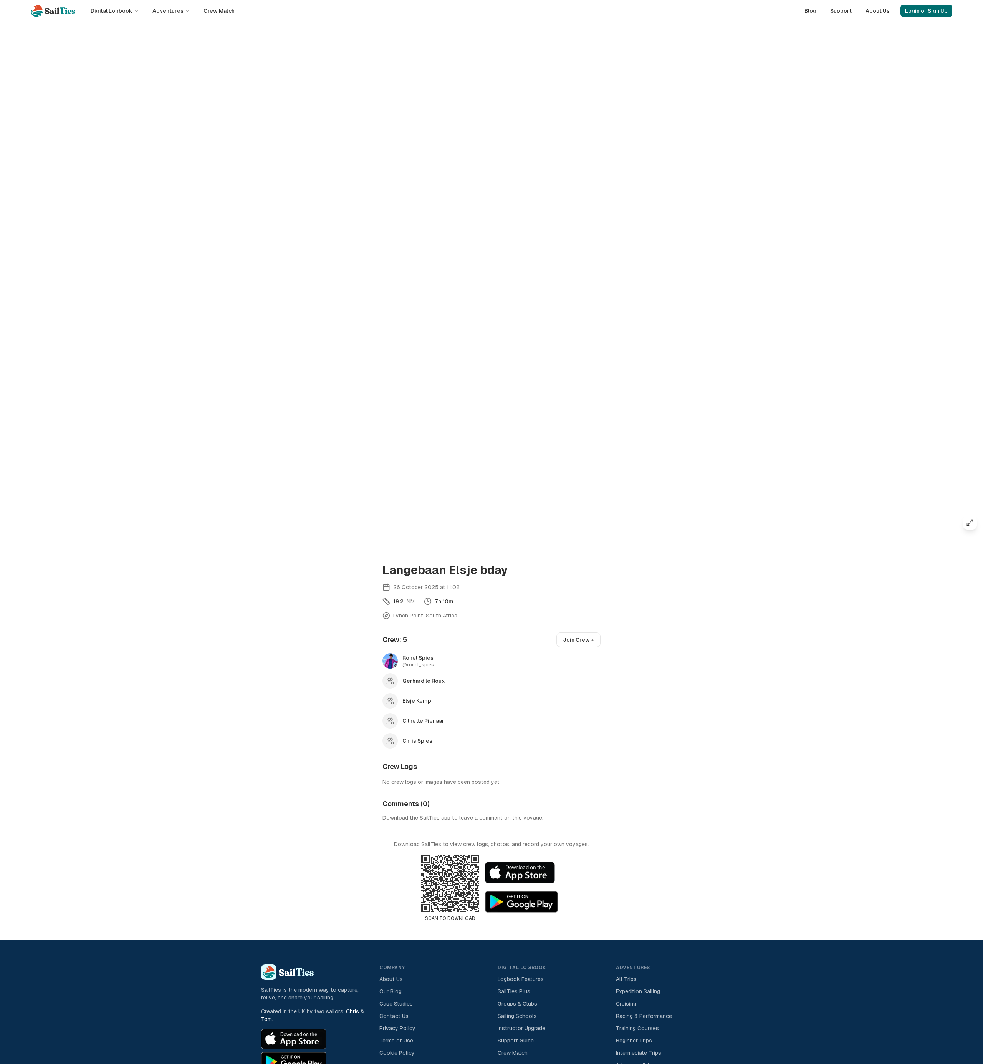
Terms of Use (396, 1040)
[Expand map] (970, 523)
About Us (878, 11)
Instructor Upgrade (521, 1028)
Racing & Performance (644, 1016)
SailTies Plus (514, 991)
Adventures (168, 11)
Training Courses (637, 1028)
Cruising (626, 1004)
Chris (352, 1011)
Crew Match (219, 11)
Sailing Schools (517, 1016)
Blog (810, 11)
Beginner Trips (634, 1040)
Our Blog (390, 991)
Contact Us (394, 1016)
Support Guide (516, 1040)
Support (841, 11)
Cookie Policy (397, 1053)
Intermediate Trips (638, 1053)
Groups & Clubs (517, 1004)
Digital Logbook (111, 11)
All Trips (626, 979)
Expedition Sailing (638, 991)
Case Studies (396, 1004)
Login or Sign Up (926, 11)
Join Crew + (578, 640)
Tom (266, 1019)
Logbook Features (521, 979)
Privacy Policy (397, 1028)
